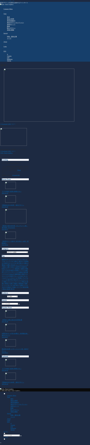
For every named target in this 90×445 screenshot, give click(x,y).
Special (9, 413)
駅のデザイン (15, 410)
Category (4, 252)
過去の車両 (14, 400)
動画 (12, 408)
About (19, 170)
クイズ (13, 417)
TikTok (13, 430)
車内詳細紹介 (15, 402)
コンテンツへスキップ (7, 1)
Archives (4, 296)
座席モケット (15, 406)
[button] (13, 124)
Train (8, 397)
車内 (12, 399)
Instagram (13, 428)
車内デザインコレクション (19, 404)
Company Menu (11, 395)
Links (8, 420)
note (12, 426)
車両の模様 (14, 412)
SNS (8, 422)
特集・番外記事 (15, 415)
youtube (13, 425)
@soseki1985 (16, 175)
